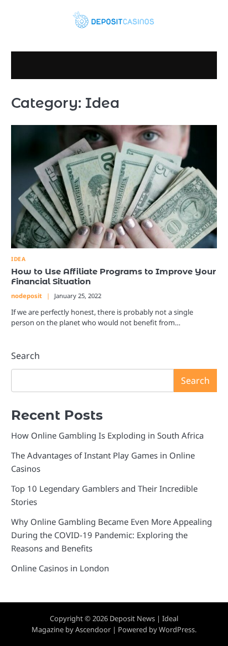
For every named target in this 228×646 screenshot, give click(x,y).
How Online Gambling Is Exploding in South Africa (107, 435)
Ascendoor (93, 629)
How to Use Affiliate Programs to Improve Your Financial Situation (113, 276)
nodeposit (26, 295)
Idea (18, 259)
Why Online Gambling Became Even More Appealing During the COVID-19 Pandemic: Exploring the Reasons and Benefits (111, 535)
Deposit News (132, 618)
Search (25, 356)
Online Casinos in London (60, 568)
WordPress (177, 629)
